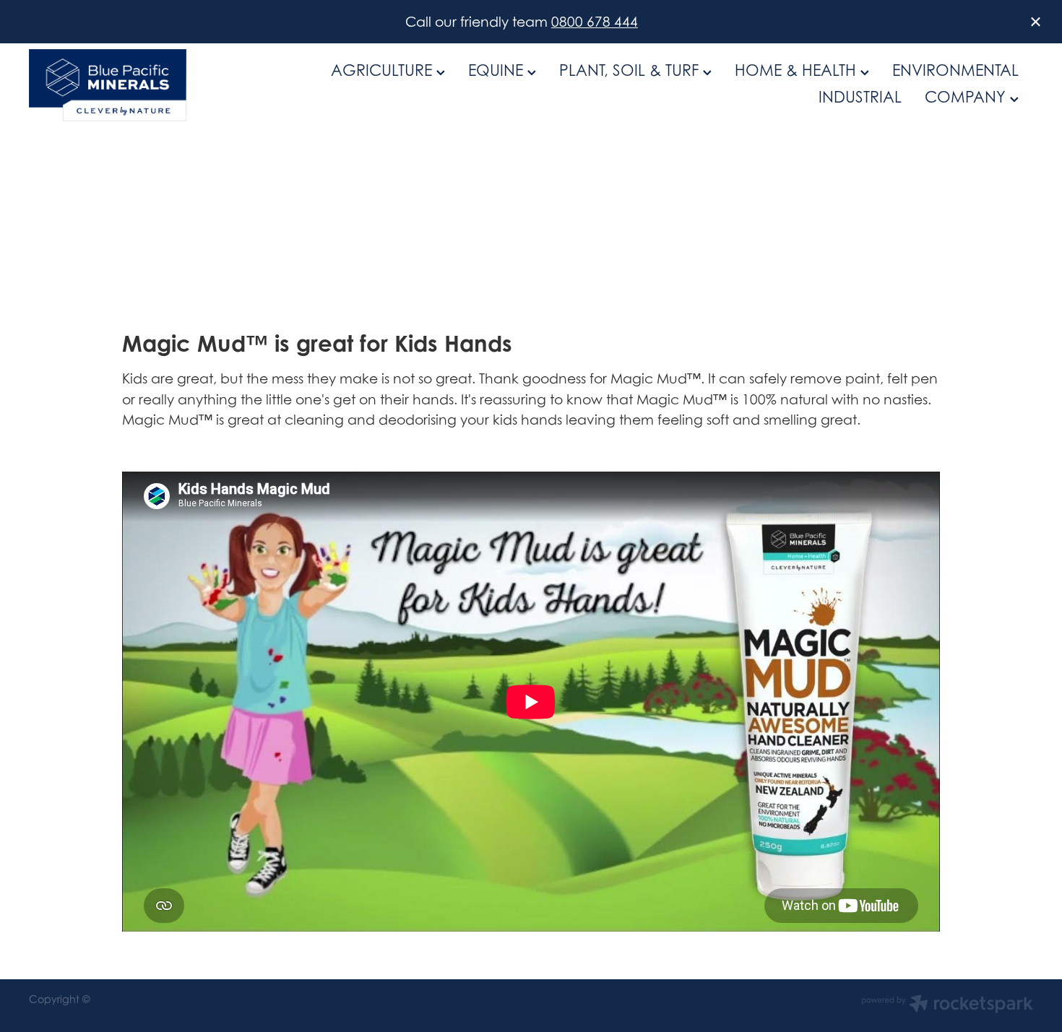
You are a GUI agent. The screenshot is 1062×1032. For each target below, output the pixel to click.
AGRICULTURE (383, 70)
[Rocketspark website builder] (947, 1005)
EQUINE (497, 70)
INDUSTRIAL (860, 96)
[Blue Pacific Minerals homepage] (129, 85)
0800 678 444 (594, 22)
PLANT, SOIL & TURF (631, 70)
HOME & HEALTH (797, 70)
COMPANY (967, 96)
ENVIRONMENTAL (955, 70)
